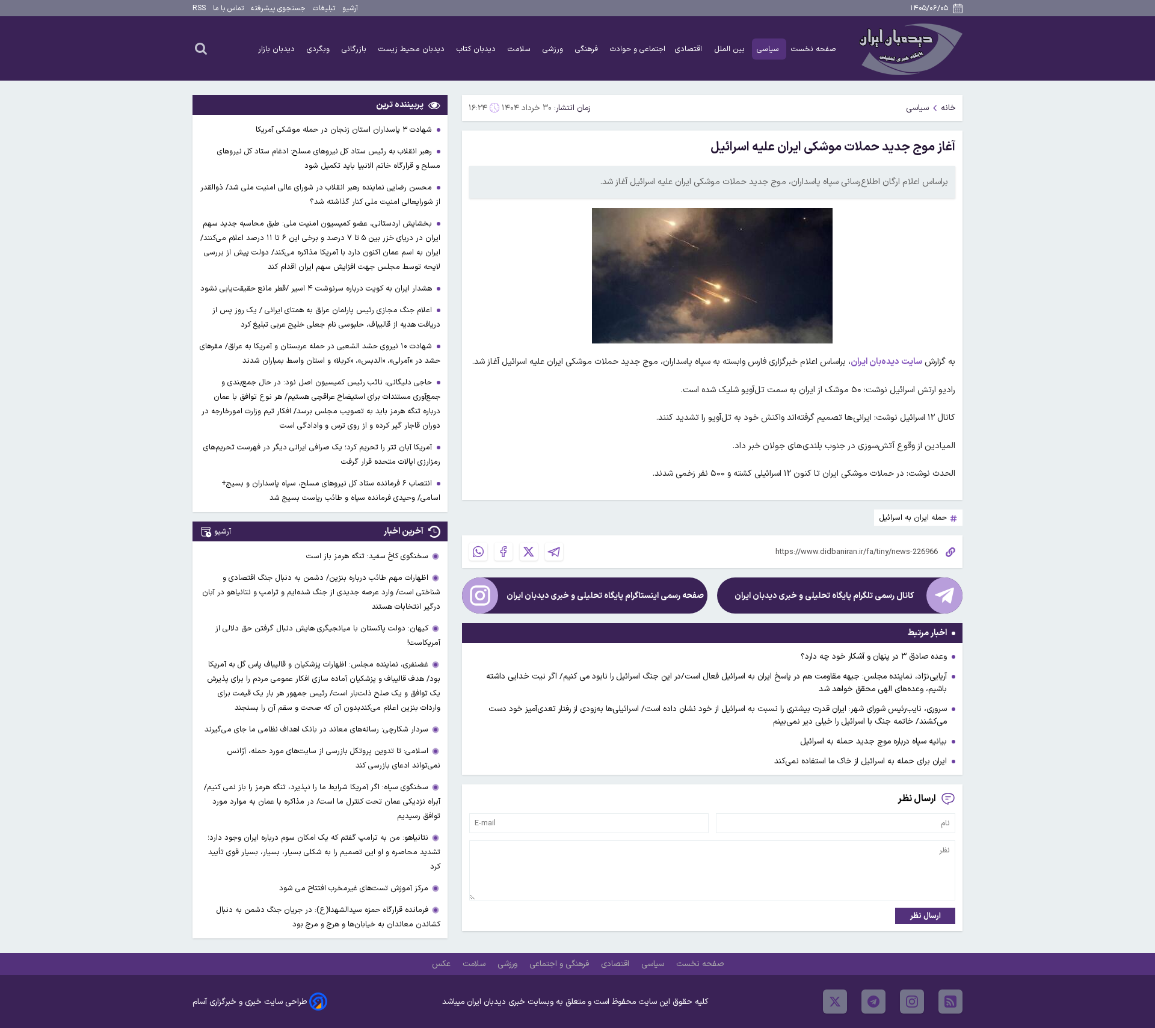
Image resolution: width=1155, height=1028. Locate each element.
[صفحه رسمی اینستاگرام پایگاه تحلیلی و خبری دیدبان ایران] (480, 595)
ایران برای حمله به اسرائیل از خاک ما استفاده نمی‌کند (860, 761)
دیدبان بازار (277, 49)
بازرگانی (355, 49)
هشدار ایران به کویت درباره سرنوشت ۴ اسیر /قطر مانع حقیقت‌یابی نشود (317, 288)
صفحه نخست (813, 49)
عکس (442, 964)
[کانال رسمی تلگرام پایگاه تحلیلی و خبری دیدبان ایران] (944, 595)
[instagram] (912, 1002)
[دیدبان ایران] (908, 48)
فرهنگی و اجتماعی (560, 964)
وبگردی (319, 49)
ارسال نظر (925, 916)
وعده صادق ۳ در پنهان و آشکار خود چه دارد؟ (874, 656)
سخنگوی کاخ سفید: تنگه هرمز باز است (367, 556)
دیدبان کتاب (477, 49)
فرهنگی (587, 49)
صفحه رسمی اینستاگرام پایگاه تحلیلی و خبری (605, 595)
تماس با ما (228, 8)
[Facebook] (503, 552)
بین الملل (730, 49)
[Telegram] (554, 552)
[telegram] (873, 1002)
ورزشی (554, 49)
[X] (529, 552)
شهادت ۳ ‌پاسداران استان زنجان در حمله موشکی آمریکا (345, 129)
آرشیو (350, 8)
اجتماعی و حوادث (637, 49)
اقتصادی (689, 49)
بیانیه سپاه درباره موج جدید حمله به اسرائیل (873, 741)
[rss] (950, 1002)
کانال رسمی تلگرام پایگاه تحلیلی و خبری (824, 595)
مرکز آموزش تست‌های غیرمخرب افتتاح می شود (353, 888)
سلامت (520, 49)
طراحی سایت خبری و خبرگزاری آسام (249, 1002)
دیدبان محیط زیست (412, 49)
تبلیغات (324, 8)
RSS (199, 8)
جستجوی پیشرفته (278, 8)
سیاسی (769, 49)
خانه (948, 108)
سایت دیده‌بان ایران (886, 361)
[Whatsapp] (478, 552)
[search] (201, 48)
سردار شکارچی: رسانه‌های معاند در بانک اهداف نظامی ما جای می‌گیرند (316, 729)
